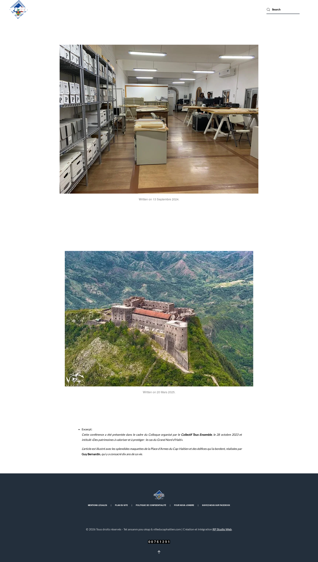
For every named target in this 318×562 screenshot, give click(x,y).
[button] (159, 552)
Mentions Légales (97, 505)
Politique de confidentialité (151, 505)
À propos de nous (219, 9)
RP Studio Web (222, 529)
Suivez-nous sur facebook (216, 505)
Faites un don (248, 9)
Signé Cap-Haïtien (158, 9)
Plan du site (121, 505)
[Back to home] (18, 9)
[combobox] (283, 9)
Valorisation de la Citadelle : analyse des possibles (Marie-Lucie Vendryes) (159, 415)
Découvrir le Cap (127, 9)
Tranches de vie (189, 9)
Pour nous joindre (184, 505)
